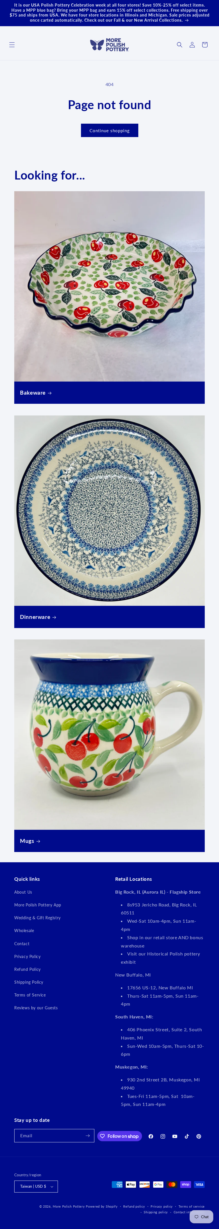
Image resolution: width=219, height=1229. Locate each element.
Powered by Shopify (102, 1206)
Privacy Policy (27, 956)
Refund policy (134, 1206)
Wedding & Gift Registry (37, 917)
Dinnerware (35, 617)
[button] (12, 44)
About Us (23, 892)
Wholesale (24, 930)
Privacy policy (162, 1206)
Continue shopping (110, 130)
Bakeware (33, 392)
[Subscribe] (88, 1135)
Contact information (189, 1212)
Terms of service (192, 1206)
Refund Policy (27, 969)
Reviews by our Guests (36, 1007)
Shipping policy (156, 1212)
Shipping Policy (28, 982)
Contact (21, 943)
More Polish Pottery (69, 1206)
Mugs (27, 840)
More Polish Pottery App (37, 904)
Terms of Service (30, 994)
